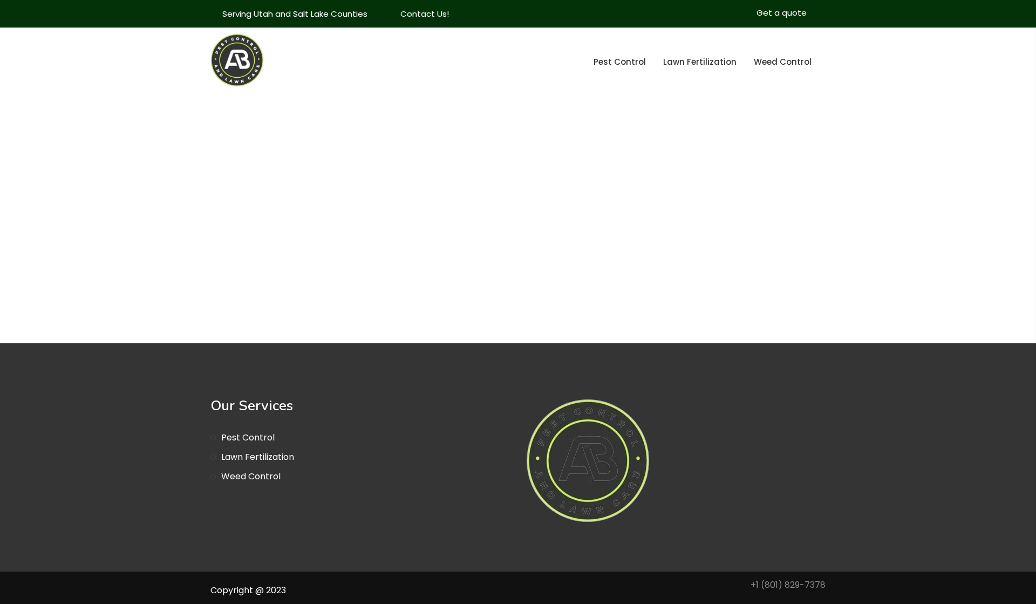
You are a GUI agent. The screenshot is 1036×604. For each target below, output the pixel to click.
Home (740, 254)
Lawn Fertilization (700, 61)
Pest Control (620, 61)
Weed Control (783, 61)
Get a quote (781, 12)
